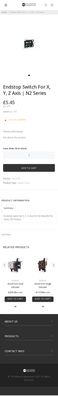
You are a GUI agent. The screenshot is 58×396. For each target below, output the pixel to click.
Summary (8, 208)
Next (53, 265)
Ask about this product (14, 137)
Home (4, 12)
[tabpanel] (29, 44)
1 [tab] (29, 75)
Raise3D (16, 178)
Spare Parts (24, 182)
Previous (4, 265)
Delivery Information (13, 131)
